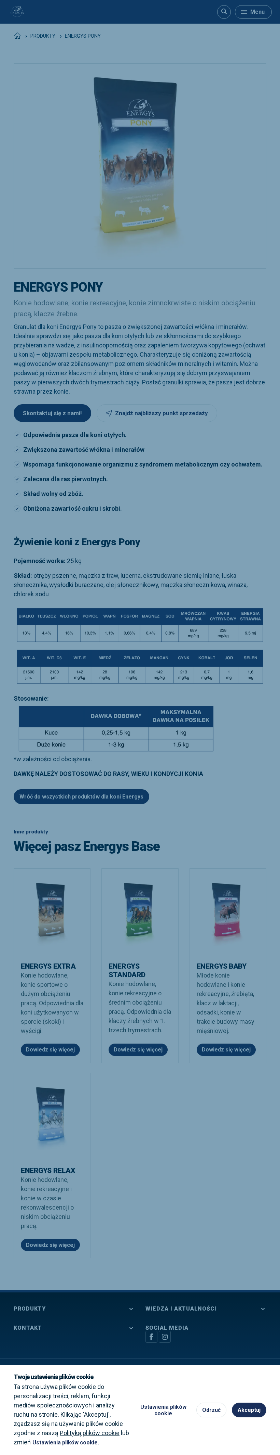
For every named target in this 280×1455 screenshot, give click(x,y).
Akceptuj (249, 1410)
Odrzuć (211, 1410)
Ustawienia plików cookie (163, 1410)
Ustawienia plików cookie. (65, 1442)
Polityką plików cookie (90, 1433)
